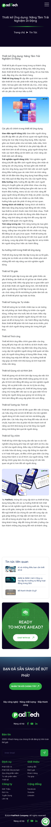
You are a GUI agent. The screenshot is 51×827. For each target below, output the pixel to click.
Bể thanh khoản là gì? (27, 590)
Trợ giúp (30, 776)
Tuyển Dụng (7, 795)
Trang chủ (19, 32)
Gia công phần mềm (10, 773)
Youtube (30, 792)
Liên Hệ (5, 799)
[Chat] (45, 821)
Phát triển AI (7, 767)
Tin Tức (33, 32)
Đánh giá (31, 770)
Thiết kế (5, 780)
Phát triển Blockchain (10, 770)
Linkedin (30, 795)
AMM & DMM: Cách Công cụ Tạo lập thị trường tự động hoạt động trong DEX (32, 580)
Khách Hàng (32, 773)
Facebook (31, 789)
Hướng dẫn (31, 767)
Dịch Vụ (5, 792)
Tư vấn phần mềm (9, 776)
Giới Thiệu (6, 789)
